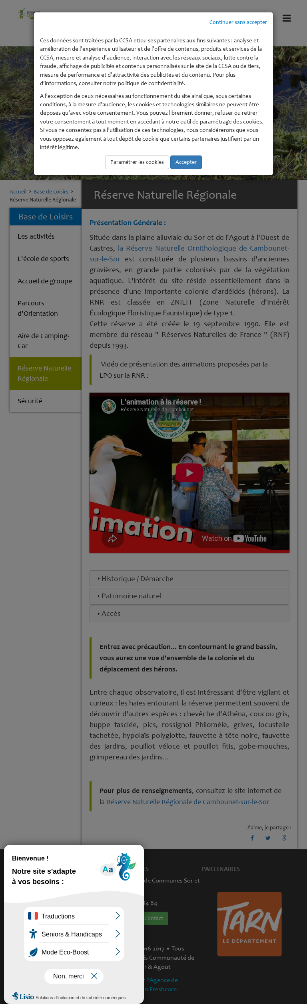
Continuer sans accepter (238, 22)
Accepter (186, 162)
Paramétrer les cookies (137, 162)
